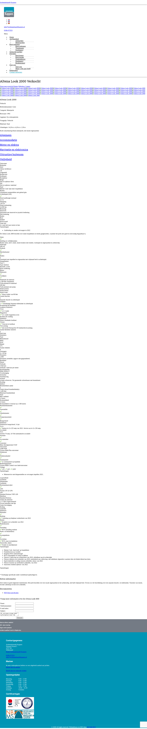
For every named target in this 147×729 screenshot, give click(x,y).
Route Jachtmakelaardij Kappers (16, 652)
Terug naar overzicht (6, 86)
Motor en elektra (9, 144)
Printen (15, 86)
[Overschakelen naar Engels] (9, 22)
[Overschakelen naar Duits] (9, 23)
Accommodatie (8, 140)
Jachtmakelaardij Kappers (8, 2)
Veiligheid (6, 159)
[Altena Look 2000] (6, 88)
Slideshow (21, 86)
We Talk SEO (91, 727)
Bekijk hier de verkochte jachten (16, 670)
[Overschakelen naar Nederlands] (9, 20)
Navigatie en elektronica (14, 149)
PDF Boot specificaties (11, 593)
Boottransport (20, 63)
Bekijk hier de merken (13, 667)
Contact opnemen (16, 72)
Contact (27, 86)
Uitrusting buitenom (12, 154)
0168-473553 (8, 30)
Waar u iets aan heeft (23, 69)
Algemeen (6, 135)
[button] (66, 34)
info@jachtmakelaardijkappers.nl (14, 27)
